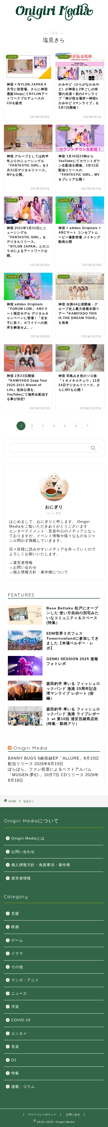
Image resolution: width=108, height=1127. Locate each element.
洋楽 (15, 1007)
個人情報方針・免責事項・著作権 (40, 865)
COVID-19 (20, 1020)
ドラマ (17, 954)
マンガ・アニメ (25, 980)
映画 (15, 927)
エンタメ (19, 1033)
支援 (15, 914)
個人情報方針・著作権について (40, 572)
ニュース (19, 993)
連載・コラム (23, 1087)
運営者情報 (23, 563)
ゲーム (17, 940)
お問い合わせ (25, 567)
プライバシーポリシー (42, 1114)
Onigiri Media (30, 748)
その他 (17, 967)
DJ (13, 1060)
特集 (15, 1073)
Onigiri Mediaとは (28, 838)
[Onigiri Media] (54, 20)
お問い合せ (73, 1114)
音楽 (15, 1047)
